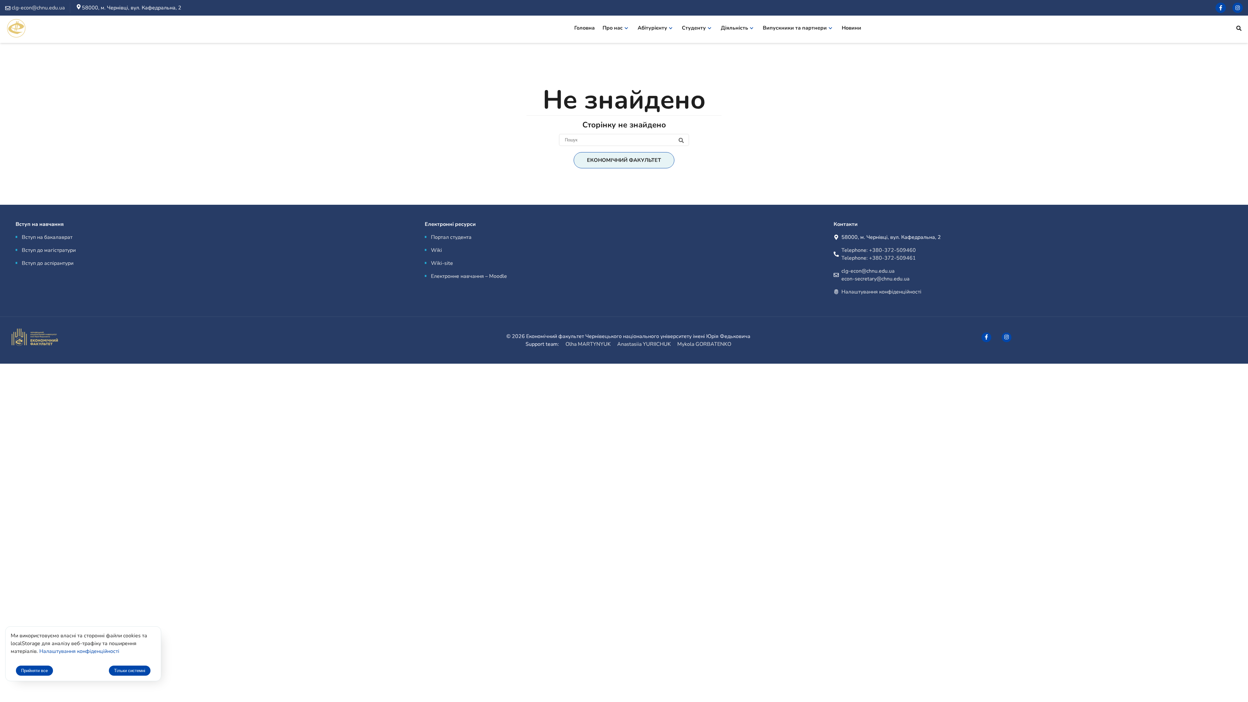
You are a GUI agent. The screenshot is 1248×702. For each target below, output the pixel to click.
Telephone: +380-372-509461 (878, 258)
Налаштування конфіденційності (881, 291)
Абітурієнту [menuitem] (652, 28)
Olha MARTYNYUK (588, 344)
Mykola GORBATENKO (704, 344)
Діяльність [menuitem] (734, 28)
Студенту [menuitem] (694, 28)
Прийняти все (34, 670)
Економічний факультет (624, 160)
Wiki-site (442, 263)
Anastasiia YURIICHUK (644, 344)
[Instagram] (1237, 8)
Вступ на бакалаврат (47, 237)
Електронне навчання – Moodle (469, 276)
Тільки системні (129, 670)
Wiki (436, 250)
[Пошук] (1239, 29)
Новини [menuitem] (851, 28)
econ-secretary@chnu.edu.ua (875, 278)
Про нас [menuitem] (613, 28)
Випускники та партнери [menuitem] (795, 28)
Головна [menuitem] (584, 28)
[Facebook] (1221, 8)
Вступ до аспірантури (47, 263)
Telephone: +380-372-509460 (878, 250)
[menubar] (721, 29)
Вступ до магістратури (49, 250)
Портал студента (451, 237)
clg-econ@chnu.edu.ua (867, 271)
